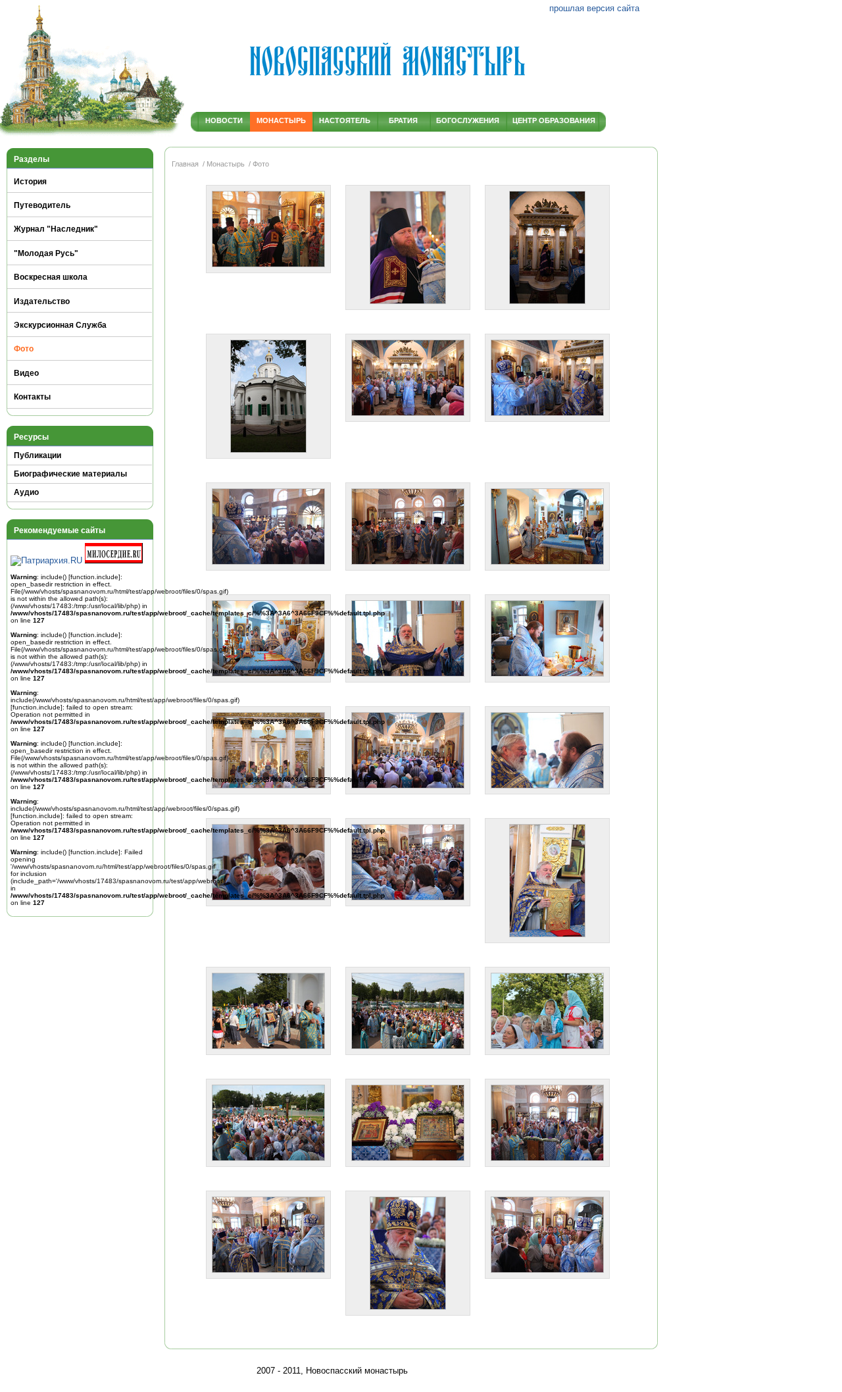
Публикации (37, 455)
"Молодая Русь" (46, 253)
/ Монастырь (223, 164)
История (30, 181)
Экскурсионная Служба (60, 325)
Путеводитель (42, 205)
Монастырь (281, 120)
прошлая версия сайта (594, 8)
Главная (185, 164)
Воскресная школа (50, 277)
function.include (94, 576)
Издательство (42, 301)
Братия (403, 120)
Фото (24, 348)
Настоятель (344, 120)
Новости (224, 120)
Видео (26, 373)
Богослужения (467, 120)
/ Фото (258, 164)
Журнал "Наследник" (56, 229)
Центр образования (551, 120)
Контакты (32, 396)
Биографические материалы (70, 473)
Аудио (26, 492)
